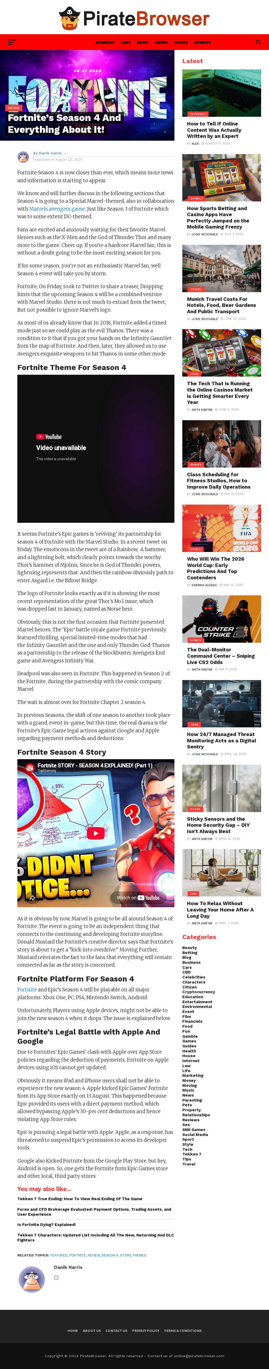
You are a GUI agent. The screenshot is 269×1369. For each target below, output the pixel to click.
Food (187, 1026)
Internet (191, 1060)
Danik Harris (50, 153)
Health (189, 1051)
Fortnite (27, 990)
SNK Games (193, 1129)
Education (192, 997)
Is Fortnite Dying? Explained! (46, 1224)
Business (105, 42)
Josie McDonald (205, 234)
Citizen (189, 987)
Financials (192, 1021)
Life (186, 1070)
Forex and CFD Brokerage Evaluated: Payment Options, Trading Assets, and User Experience (94, 1212)
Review (94, 1255)
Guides (181, 42)
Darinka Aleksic (204, 585)
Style (187, 1144)
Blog (186, 957)
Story (125, 1255)
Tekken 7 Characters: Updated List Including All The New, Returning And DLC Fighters (95, 1238)
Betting (189, 952)
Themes (139, 1255)
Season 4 (110, 1255)
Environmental (197, 1006)
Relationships (196, 1115)
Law (186, 1065)
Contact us (116, 1330)
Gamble (190, 1036)
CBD (186, 972)
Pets (187, 1105)
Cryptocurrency (198, 992)
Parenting (192, 1100)
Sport (188, 1139)
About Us (92, 1330)
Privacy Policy (145, 1330)
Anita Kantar (202, 410)
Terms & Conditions (183, 1330)
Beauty (189, 947)
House (188, 1055)
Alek (195, 143)
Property (191, 1110)
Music (188, 1090)
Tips (186, 1159)
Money (189, 1080)
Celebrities (193, 977)
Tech (187, 1149)
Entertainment (197, 1002)
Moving (189, 1085)
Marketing (192, 1075)
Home (73, 1330)
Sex (186, 1124)
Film (186, 1016)
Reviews (202, 42)
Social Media (195, 1134)
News (142, 42)
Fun (186, 1031)
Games (161, 42)
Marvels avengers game (57, 209)
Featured (59, 1255)
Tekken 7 (191, 1154)
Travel (188, 1164)
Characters (193, 982)
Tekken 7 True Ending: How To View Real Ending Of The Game (79, 1198)
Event (188, 1011)
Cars (126, 42)
